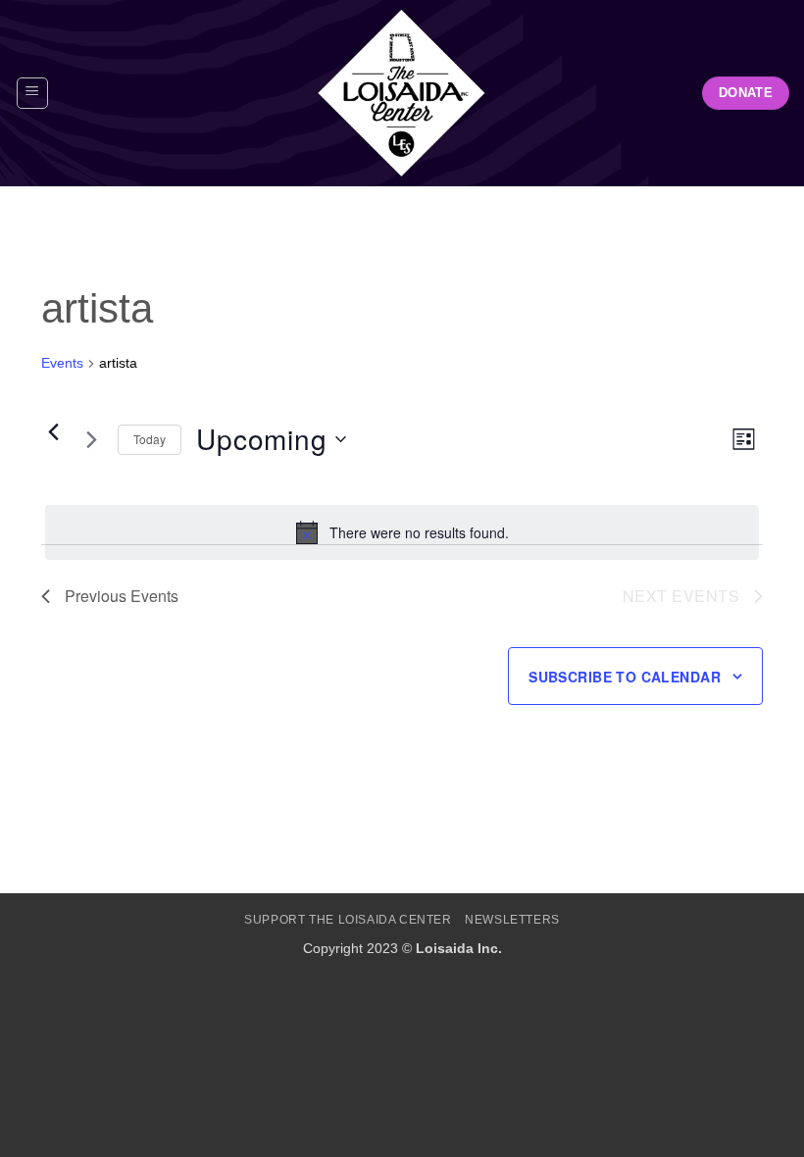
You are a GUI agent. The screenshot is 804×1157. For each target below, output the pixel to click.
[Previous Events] (53, 431)
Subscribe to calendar (624, 676)
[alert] (402, 532)
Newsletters (512, 920)
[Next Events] (91, 439)
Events (62, 363)
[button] (32, 93)
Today (149, 438)
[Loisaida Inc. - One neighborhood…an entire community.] (402, 93)
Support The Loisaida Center (348, 920)
